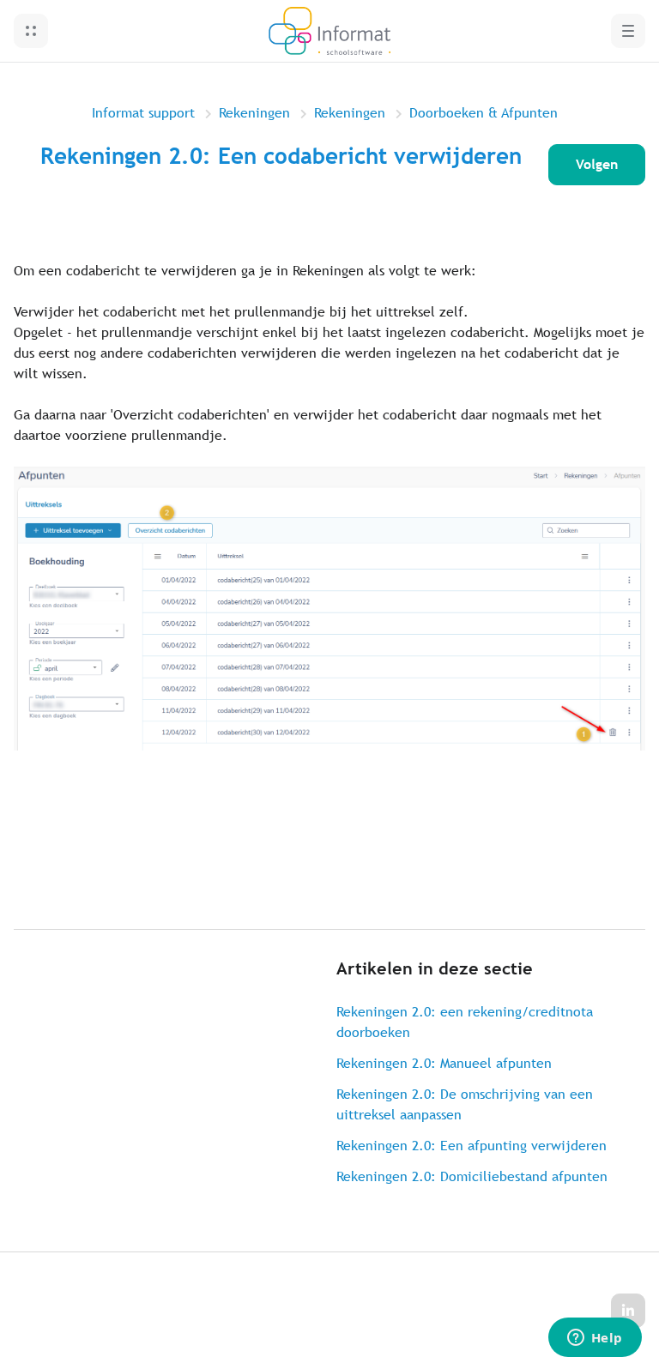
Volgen (597, 164)
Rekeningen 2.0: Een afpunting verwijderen (471, 1145)
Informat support (143, 113)
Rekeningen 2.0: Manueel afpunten (444, 1063)
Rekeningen (254, 113)
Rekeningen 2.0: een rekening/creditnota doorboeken (464, 1022)
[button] (31, 31)
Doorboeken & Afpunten (483, 113)
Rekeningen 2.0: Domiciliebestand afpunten (472, 1176)
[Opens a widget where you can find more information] (594, 1339)
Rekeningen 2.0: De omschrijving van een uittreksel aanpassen (464, 1104)
